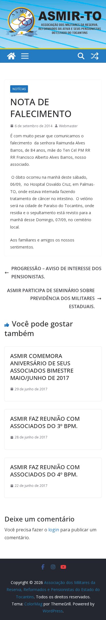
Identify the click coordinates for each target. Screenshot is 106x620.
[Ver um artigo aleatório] (94, 56)
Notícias (19, 89)
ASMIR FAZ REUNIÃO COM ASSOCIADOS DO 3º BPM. (45, 422)
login (53, 530)
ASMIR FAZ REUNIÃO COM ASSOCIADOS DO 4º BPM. (45, 470)
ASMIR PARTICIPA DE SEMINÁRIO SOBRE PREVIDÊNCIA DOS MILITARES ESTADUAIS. (51, 298)
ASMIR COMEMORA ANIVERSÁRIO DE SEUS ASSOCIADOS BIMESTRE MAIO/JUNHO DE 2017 (41, 367)
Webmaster (68, 126)
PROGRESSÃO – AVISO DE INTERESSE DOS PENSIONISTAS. (56, 272)
